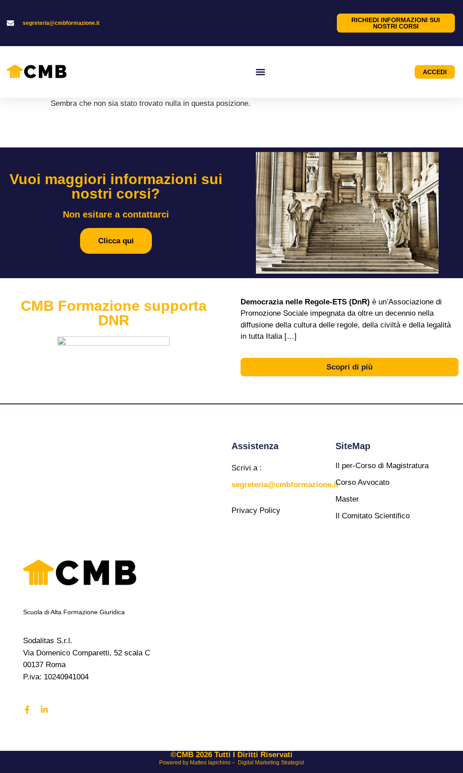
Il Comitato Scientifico (372, 516)
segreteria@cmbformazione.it (61, 23)
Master (347, 499)
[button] (260, 71)
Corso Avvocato (362, 482)
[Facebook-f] (27, 710)
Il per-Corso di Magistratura (382, 465)
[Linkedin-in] (44, 710)
